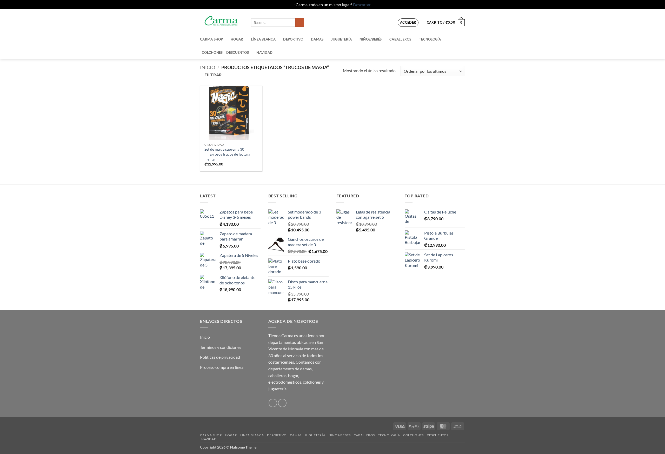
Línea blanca (263, 39)
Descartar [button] (362, 4)
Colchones (212, 52)
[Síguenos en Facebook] (273, 403)
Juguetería (341, 39)
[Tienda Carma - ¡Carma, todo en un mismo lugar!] (221, 20)
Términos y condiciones (220, 347)
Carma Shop (211, 39)
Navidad (264, 52)
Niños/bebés (371, 39)
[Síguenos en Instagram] (282, 403)
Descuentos (237, 52)
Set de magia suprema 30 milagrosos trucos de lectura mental (227, 154)
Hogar (237, 39)
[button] (408, 22)
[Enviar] (299, 22)
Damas (317, 39)
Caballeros (400, 39)
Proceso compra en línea (221, 367)
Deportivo (293, 39)
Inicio (207, 67)
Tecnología (430, 39)
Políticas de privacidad (220, 357)
